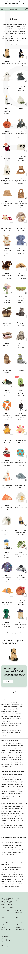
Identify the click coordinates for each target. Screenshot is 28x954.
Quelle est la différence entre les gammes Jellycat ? (13, 771)
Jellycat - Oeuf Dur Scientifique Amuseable (7, 555)
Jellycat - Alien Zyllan (7, 624)
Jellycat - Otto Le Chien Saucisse (7, 276)
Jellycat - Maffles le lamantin (21, 485)
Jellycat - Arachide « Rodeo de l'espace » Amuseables (21, 625)
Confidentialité (18, 924)
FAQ (16, 920)
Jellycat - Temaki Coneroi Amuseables (7, 393)
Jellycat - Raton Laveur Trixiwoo (21, 322)
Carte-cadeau (18, 912)
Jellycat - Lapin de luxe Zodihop (7, 578)
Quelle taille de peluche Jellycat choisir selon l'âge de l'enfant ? (13, 838)
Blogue (3, 927)
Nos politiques (18, 922)
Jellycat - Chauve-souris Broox (21, 134)
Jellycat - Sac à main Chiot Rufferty (7, 181)
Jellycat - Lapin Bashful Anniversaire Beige (21, 227)
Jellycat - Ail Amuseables (20, 110)
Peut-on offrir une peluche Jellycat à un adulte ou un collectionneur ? (13, 863)
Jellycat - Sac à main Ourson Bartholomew (21, 204)
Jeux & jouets (18, 910)
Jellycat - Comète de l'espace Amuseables (7, 601)
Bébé (16, 903)
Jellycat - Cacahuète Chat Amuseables (7, 64)
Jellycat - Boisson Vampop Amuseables (7, 157)
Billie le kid (8, 899)
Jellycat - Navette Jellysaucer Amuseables (21, 578)
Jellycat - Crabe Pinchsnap (7, 507)
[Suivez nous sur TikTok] (9, 940)
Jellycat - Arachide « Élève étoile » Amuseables (21, 531)
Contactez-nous (5, 932)
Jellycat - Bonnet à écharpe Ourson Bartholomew (21, 181)
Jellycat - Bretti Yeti (21, 345)
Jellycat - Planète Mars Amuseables (21, 601)
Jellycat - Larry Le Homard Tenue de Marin (7, 463)
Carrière (3, 924)
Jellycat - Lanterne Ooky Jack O (7, 134)
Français (4, 945)
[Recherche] (4, 9)
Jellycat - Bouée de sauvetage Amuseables (7, 416)
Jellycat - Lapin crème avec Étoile (21, 508)
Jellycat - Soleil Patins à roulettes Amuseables (21, 439)
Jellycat (7, 61)
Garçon (17, 907)
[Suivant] (19, 633)
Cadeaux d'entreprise (6, 929)
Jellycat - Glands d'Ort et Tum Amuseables (7, 322)
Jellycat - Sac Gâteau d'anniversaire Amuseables (7, 227)
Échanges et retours (20, 929)
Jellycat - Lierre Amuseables (21, 554)
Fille (16, 905)
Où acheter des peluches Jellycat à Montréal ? (11, 803)
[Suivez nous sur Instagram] (6, 940)
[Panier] (26, 9)
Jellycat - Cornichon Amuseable (20, 299)
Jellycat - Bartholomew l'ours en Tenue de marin (7, 439)
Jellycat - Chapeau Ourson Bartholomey (7, 204)
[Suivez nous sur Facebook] (3, 940)
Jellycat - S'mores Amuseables (7, 346)
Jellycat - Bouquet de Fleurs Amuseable (7, 299)
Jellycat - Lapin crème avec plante (7, 531)
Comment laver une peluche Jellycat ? (10, 740)
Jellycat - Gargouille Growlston (21, 87)
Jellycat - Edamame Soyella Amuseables (21, 393)
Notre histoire (4, 920)
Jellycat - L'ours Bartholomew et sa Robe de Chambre (7, 252)
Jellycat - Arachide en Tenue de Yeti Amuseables (7, 369)
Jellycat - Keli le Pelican (7, 485)
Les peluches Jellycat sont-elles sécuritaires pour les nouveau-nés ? (13, 698)
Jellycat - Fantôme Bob (7, 86)
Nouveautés (18, 898)
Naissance (17, 900)
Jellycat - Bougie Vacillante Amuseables (7, 110)
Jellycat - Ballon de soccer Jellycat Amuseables (21, 463)
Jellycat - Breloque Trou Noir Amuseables (21, 416)
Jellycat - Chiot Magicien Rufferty (20, 64)
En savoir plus (8, 681)
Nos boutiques (4, 922)
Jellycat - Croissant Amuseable (21, 276)
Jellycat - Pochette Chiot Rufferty (20, 157)
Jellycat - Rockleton (21, 368)
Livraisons (17, 927)
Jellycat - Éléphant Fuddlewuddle (21, 251)
